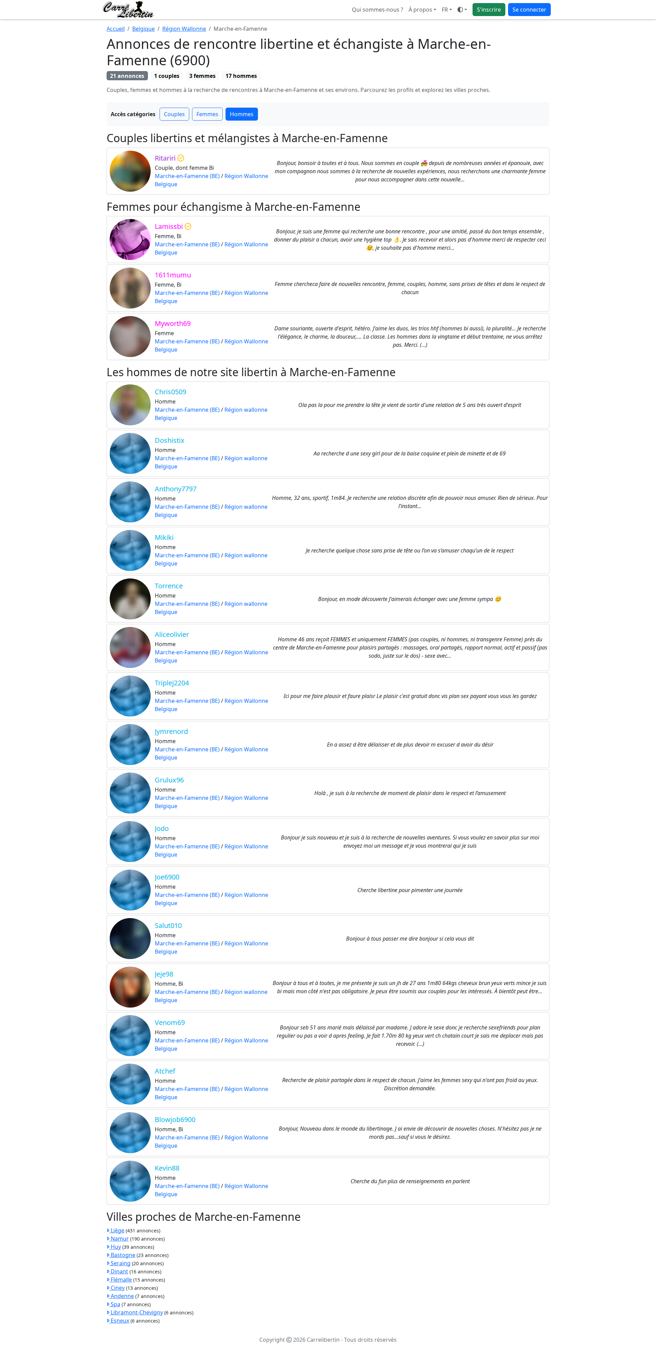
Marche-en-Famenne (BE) (187, 176)
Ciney (117, 1288)
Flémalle (120, 1279)
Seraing (120, 1263)
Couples (174, 114)
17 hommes (241, 76)
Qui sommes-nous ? (377, 9)
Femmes (207, 114)
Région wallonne (246, 409)
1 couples (166, 76)
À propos (420, 9)
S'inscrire (489, 9)
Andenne (121, 1296)
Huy (115, 1247)
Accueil (116, 28)
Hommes (242, 114)
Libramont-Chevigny (136, 1312)
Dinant (118, 1271)
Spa (114, 1304)
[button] (447, 9)
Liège (116, 1230)
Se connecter (529, 9)
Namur (119, 1238)
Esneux (119, 1320)
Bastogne (122, 1255)
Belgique (143, 28)
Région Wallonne (184, 28)
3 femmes (202, 76)
